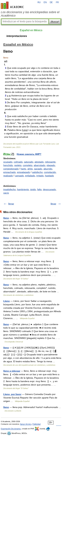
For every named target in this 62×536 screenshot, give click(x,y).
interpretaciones (16, 36)
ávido (33, 189)
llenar (11, 203)
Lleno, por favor (12, 394)
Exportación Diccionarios (11, 429)
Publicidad (36, 424)
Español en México (31, 30)
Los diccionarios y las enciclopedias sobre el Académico (30, 14)
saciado (38, 168)
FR (57, 2)
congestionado (11, 168)
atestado (39, 162)
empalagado (23, 172)
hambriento (23, 189)
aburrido (47, 168)
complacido (50, 172)
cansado (19, 175)
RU (39, 2)
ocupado (7, 162)
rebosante (50, 162)
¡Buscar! (54, 21)
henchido (8, 165)
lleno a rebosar (11, 371)
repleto (17, 165)
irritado (40, 175)
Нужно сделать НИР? (29, 154)
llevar (53, 203)
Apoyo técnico (25, 424)
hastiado (49, 175)
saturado (28, 162)
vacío (6, 193)
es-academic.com (13, 5)
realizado (8, 175)
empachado (9, 172)
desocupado (49, 189)
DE (51, 2)
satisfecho (37, 172)
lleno (6, 218)
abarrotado (39, 165)
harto (23, 168)
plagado (51, 165)
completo (27, 165)
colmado (18, 162)
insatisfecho (9, 189)
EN (45, 2)
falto (39, 189)
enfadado (30, 175)
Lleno (6, 301)
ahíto (30, 168)
